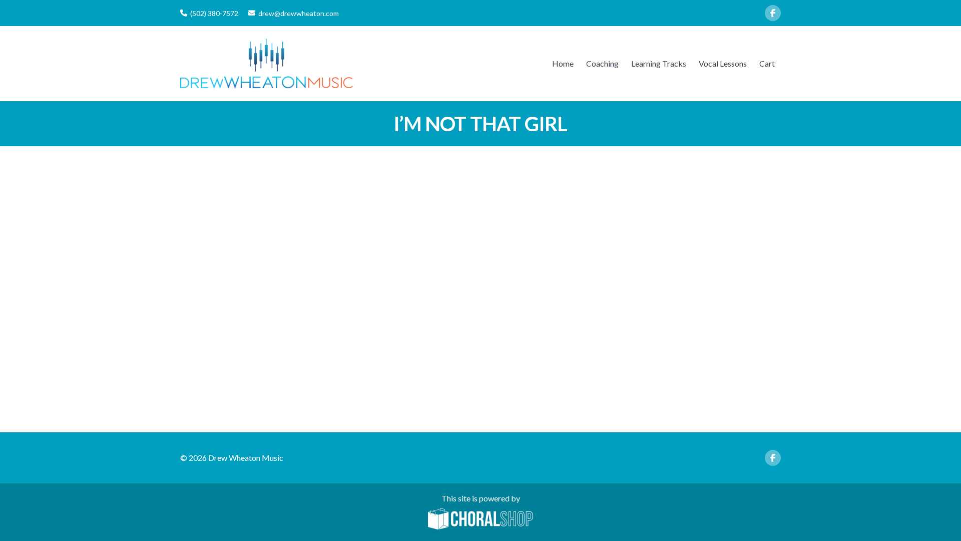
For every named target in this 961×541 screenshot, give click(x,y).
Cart (767, 63)
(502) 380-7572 (214, 13)
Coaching (602, 63)
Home (563, 63)
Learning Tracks (658, 63)
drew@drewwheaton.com (298, 13)
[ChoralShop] (480, 519)
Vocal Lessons (723, 63)
